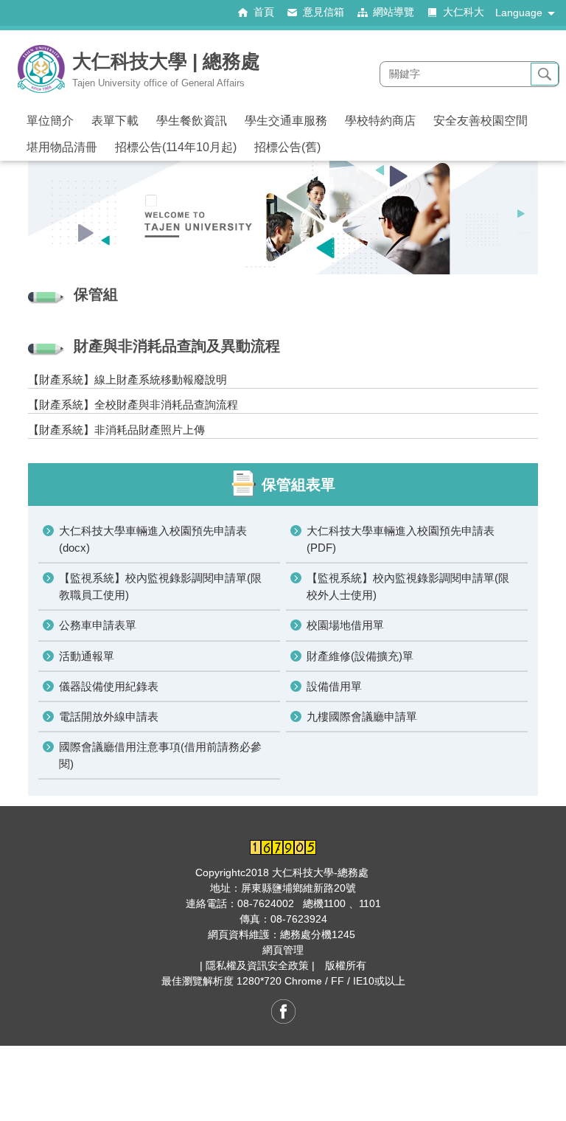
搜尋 (545, 74)
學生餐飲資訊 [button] (191, 120)
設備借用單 (334, 686)
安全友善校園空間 (480, 120)
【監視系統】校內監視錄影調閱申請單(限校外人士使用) (408, 586)
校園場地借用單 (345, 625)
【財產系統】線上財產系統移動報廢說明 (127, 379)
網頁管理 (283, 950)
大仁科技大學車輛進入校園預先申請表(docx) (153, 539)
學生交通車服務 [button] (286, 120)
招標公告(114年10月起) (176, 147)
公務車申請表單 (97, 625)
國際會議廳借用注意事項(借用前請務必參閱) (160, 755)
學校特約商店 (380, 120)
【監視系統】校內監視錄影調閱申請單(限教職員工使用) (160, 586)
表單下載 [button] (115, 120)
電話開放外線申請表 (108, 716)
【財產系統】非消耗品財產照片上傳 (116, 429)
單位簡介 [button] (50, 120)
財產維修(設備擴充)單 (360, 656)
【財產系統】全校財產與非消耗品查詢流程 (133, 404)
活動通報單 (86, 656)
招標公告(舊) (287, 147)
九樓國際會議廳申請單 (362, 716)
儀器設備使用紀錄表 (108, 686)
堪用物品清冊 (62, 147)
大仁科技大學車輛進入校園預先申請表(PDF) (401, 539)
